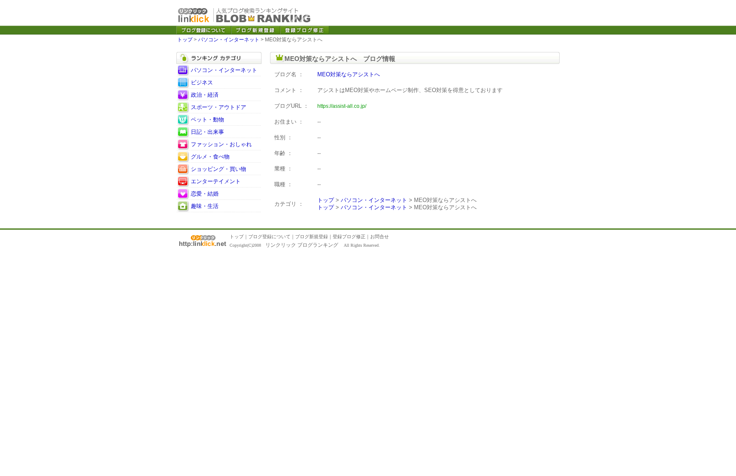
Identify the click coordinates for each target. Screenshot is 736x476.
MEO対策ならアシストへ (348, 74)
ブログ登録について (269, 236)
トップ (185, 40)
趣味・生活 (204, 206)
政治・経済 (204, 95)
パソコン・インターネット (228, 40)
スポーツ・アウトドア (218, 107)
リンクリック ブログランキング (301, 245)
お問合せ (379, 236)
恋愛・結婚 (204, 193)
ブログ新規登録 (311, 236)
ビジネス (202, 82)
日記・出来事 (207, 132)
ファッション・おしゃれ (221, 144)
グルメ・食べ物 (210, 156)
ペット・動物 (207, 119)
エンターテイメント (216, 181)
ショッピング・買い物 (218, 169)
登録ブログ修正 (349, 236)
